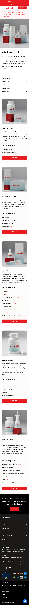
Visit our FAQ (5, 555)
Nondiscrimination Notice (8, 602)
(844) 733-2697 (11, 560)
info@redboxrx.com (17, 557)
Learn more (17, 158)
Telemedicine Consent (7, 600)
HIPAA (3, 594)
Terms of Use (5, 589)
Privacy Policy (5, 597)
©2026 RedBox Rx (6, 583)
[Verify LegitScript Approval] (6, 578)
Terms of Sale (5, 591)
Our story (14, 509)
